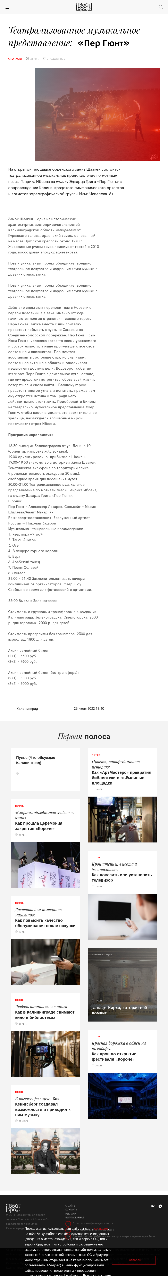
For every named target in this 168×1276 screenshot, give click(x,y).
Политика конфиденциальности (92, 1223)
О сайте (70, 1205)
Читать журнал (74, 1217)
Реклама (70, 1213)
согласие (101, 1228)
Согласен (134, 1260)
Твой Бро (84, 7)
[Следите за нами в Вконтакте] (152, 1206)
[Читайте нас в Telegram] (160, 1206)
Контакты (71, 1209)
